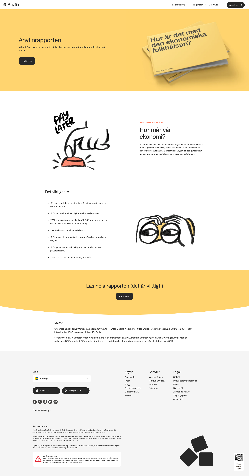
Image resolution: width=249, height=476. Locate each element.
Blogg (127, 384)
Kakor (176, 384)
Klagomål (178, 387)
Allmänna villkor (181, 391)
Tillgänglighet (180, 395)
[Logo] (11, 4)
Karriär (128, 395)
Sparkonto (130, 376)
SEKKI (176, 376)
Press (127, 380)
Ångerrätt (178, 398)
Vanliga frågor (156, 376)
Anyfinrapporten (133, 387)
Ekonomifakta (132, 391)
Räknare (153, 387)
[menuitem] (180, 4)
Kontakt (153, 384)
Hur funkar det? (157, 380)
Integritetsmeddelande (185, 380)
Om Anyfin (213, 5)
